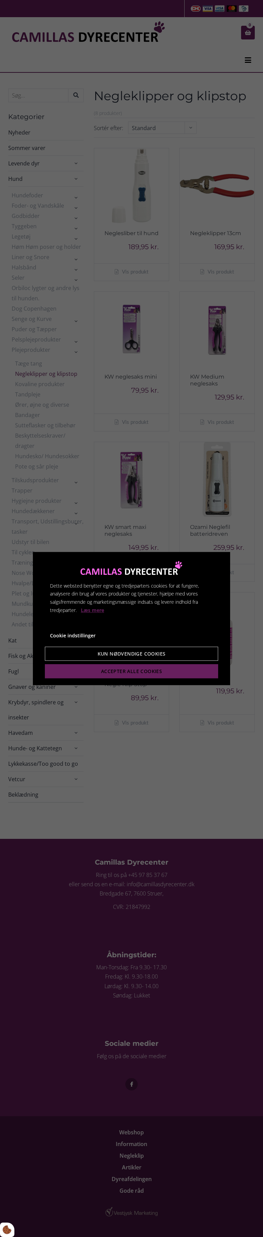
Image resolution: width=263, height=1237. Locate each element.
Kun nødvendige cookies (132, 653)
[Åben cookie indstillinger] (7, 1230)
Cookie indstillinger (73, 635)
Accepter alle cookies (131, 671)
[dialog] (131, 618)
